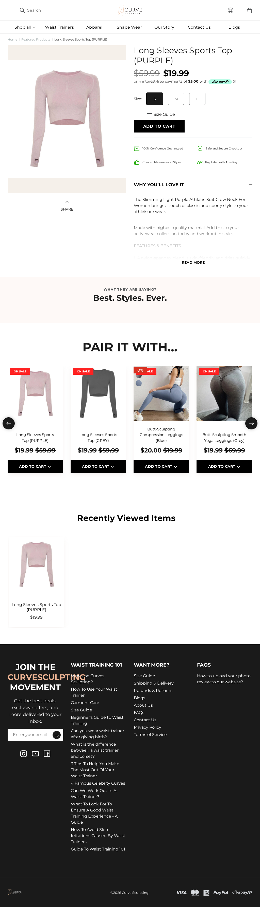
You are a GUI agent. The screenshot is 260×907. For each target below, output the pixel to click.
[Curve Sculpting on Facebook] (47, 754)
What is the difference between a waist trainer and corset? (95, 750)
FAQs (139, 712)
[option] (67, 119)
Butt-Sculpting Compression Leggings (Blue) (161, 435)
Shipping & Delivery (154, 683)
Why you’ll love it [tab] (159, 184)
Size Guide (164, 114)
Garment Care (85, 702)
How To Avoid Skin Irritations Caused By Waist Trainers (98, 835)
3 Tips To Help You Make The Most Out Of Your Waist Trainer (95, 769)
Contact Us (145, 719)
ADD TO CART (33, 466)
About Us (143, 705)
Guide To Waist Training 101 (98, 849)
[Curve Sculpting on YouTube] (35, 754)
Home (12, 39)
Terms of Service (150, 734)
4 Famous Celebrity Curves (98, 783)
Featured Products (35, 39)
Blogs (139, 697)
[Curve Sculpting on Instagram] (24, 754)
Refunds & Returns (153, 690)
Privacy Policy (147, 727)
